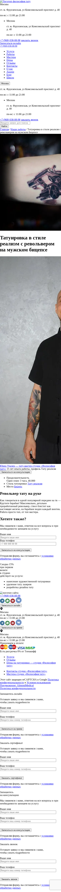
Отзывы (11, 63)
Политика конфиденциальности (18, 688)
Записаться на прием (11, 627)
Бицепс (18, 486)
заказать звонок (29, 40)
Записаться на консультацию (15, 472)
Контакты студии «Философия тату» (27, 671)
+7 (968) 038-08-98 (10, 40)
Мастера (11, 57)
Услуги (10, 51)
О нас (10, 68)
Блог (9, 74)
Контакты (12, 66)
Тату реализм (34, 483)
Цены (10, 60)
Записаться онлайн (10, 43)
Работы (11, 54)
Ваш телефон (7, 540)
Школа (10, 77)
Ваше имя (5, 534)
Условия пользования (38, 682)
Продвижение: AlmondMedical (17, 685)
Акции (10, 71)
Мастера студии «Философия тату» (26, 674)
